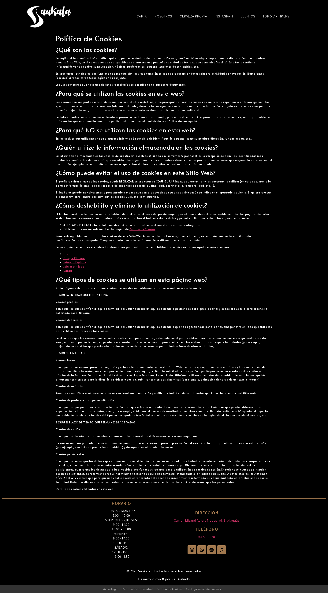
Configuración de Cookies (203, 589)
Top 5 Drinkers (276, 16)
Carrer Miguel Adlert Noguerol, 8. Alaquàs (206, 520)
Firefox (68, 254)
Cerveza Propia (193, 16)
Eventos (248, 16)
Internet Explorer (74, 262)
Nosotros (163, 16)
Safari (67, 270)
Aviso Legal (111, 589)
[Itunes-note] (221, 549)
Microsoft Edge (73, 266)
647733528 (206, 537)
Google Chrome (74, 258)
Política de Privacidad (137, 589)
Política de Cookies (142, 229)
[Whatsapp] (201, 549)
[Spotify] (211, 549)
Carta (142, 16)
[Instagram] (192, 549)
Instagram (223, 16)
